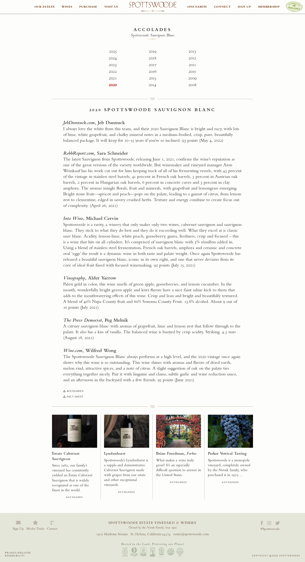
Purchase (88, 6)
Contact (52, 528)
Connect (222, 6)
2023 (113, 64)
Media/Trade (35, 528)
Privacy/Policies (18, 552)
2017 (152, 64)
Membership (269, 6)
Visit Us (111, 6)
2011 (192, 64)
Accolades (152, 29)
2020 (113, 84)
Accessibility (15, 555)
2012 (192, 57)
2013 (192, 51)
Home (153, 7)
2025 (113, 51)
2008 (192, 84)
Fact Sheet (75, 396)
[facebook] (261, 523)
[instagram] (269, 523)
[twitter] (277, 523)
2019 (152, 51)
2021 (113, 78)
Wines (67, 6)
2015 (152, 78)
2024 (113, 57)
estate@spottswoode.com (191, 534)
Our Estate (44, 6)
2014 (152, 84)
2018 (152, 57)
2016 (152, 71)
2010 (192, 71)
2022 (113, 71)
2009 (192, 78)
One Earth (197, 6)
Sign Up (244, 6)
